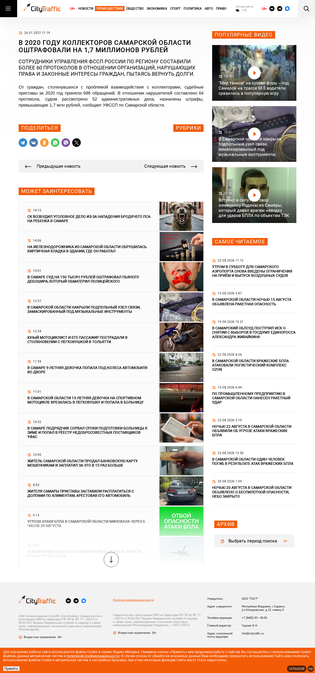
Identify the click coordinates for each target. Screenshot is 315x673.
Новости (85, 9)
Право (221, 9)
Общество (135, 9)
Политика (193, 9)
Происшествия (109, 9)
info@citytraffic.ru (253, 633)
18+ (72, 8)
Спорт (175, 9)
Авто (209, 9)
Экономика (157, 9)
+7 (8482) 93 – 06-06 (254, 617)
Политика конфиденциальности (133, 600)
